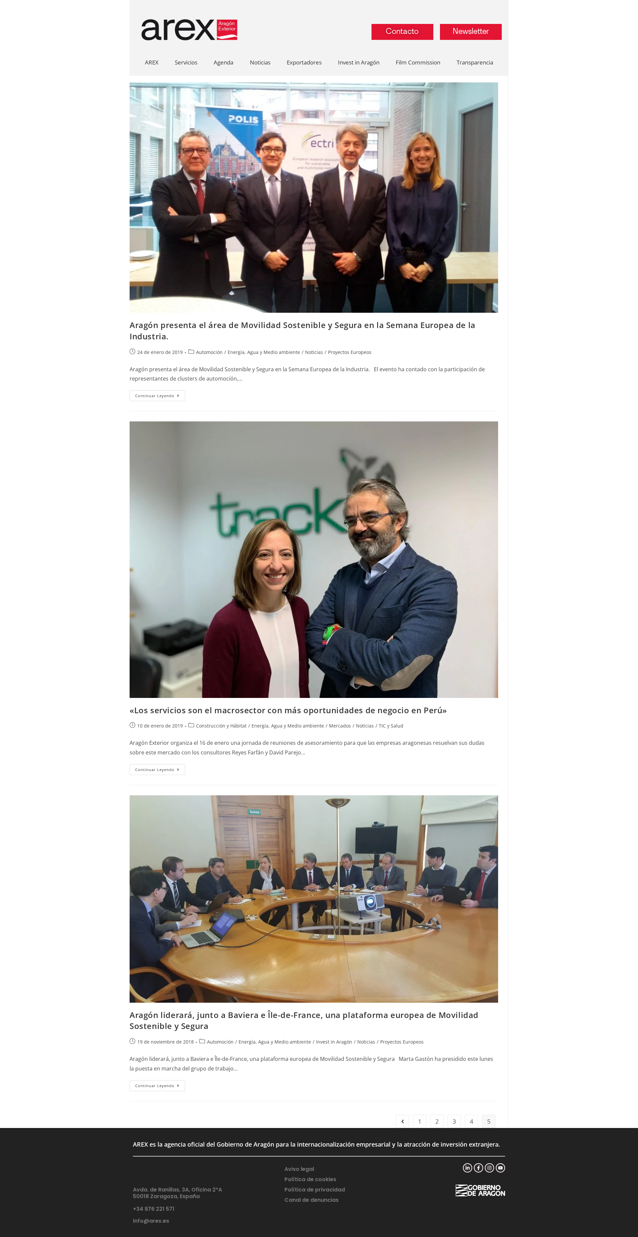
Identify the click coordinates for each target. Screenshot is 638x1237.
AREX (152, 62)
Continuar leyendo (160, 394)
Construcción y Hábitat (221, 726)
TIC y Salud (391, 726)
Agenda (223, 62)
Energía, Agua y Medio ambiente (264, 352)
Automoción (209, 352)
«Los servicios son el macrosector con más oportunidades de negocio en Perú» (288, 710)
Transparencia (475, 62)
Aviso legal (299, 1169)
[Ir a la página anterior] (402, 1121)
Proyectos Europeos (350, 352)
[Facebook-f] (478, 1168)
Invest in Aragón (358, 62)
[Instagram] (489, 1168)
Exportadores (304, 62)
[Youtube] (500, 1168)
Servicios (186, 62)
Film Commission (418, 62)
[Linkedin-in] (467, 1168)
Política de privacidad (314, 1189)
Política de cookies (310, 1179)
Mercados (340, 726)
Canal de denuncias (311, 1200)
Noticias (260, 62)
